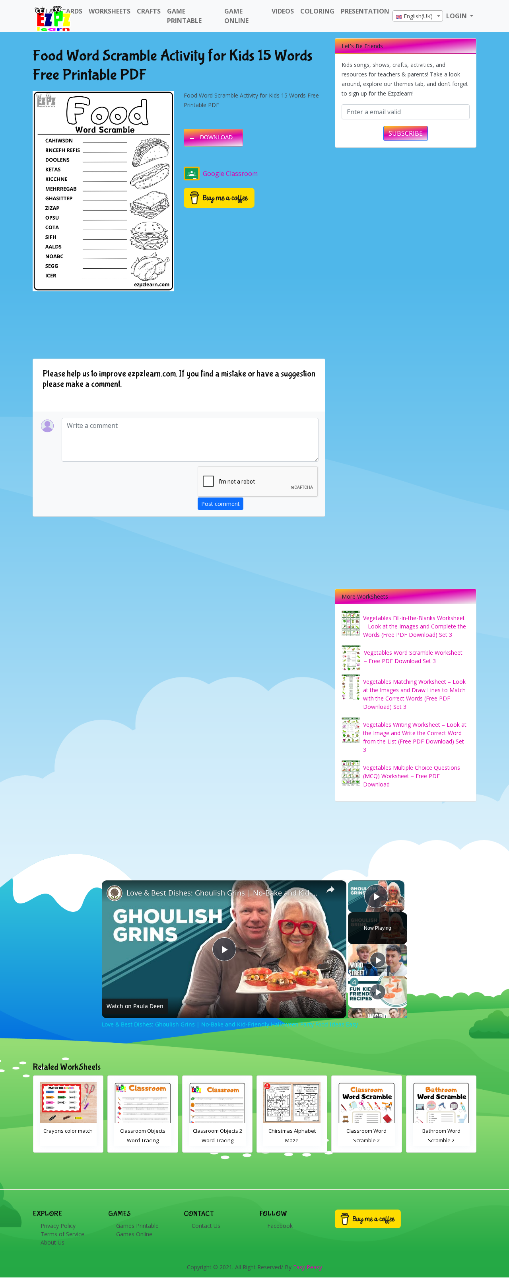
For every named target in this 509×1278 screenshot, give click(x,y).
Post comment (220, 503)
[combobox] (417, 15)
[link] (114, 893)
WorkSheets (109, 11)
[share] (330, 889)
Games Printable (137, 1225)
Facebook (280, 1225)
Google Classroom (230, 173)
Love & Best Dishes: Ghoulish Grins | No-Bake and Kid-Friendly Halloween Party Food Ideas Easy (222, 893)
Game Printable (184, 16)
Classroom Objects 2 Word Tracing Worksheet (142, 1140)
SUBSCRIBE (406, 133)
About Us (52, 1242)
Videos (283, 11)
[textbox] (418, 16)
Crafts (149, 11)
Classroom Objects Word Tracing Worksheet (68, 1140)
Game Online (236, 16)
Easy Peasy (307, 1267)
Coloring (317, 11)
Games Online (134, 1234)
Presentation (365, 11)
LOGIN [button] (457, 16)
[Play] (378, 960)
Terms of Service (62, 1234)
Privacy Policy (58, 1225)
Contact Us (206, 1225)
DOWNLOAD (216, 137)
